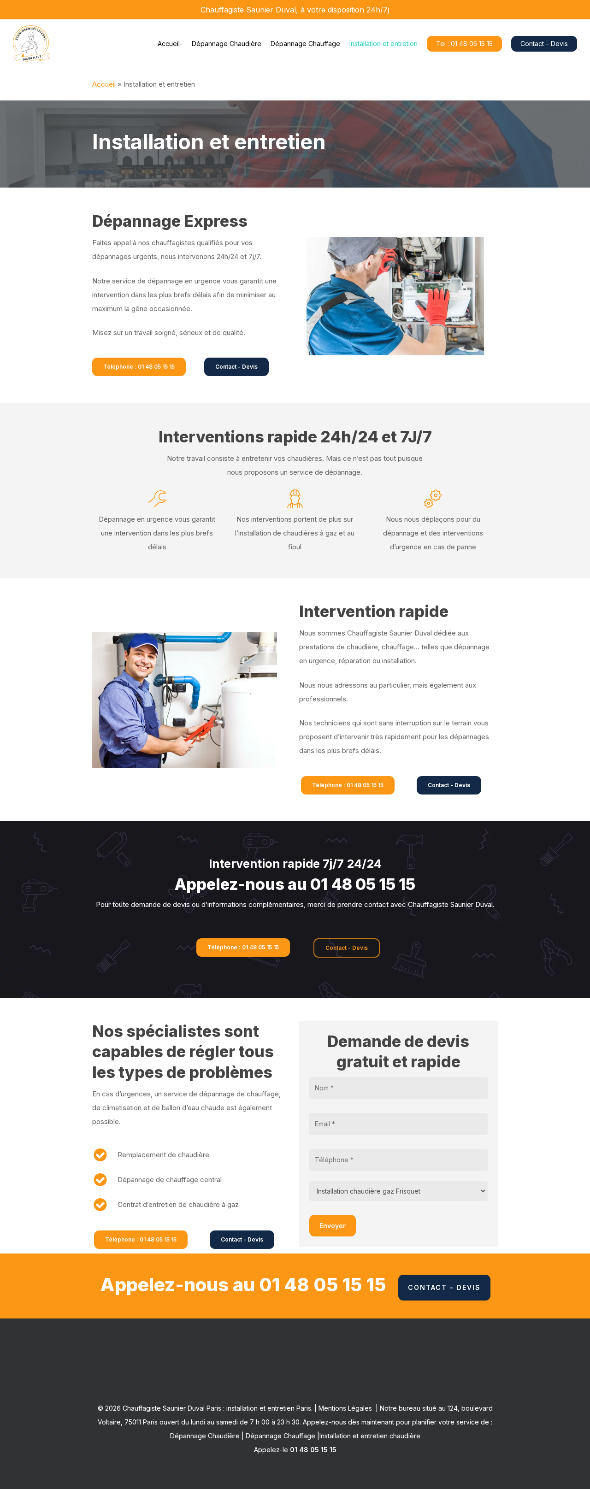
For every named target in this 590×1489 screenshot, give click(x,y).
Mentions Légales (345, 1408)
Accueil (104, 84)
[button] (139, 367)
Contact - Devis (444, 1287)
